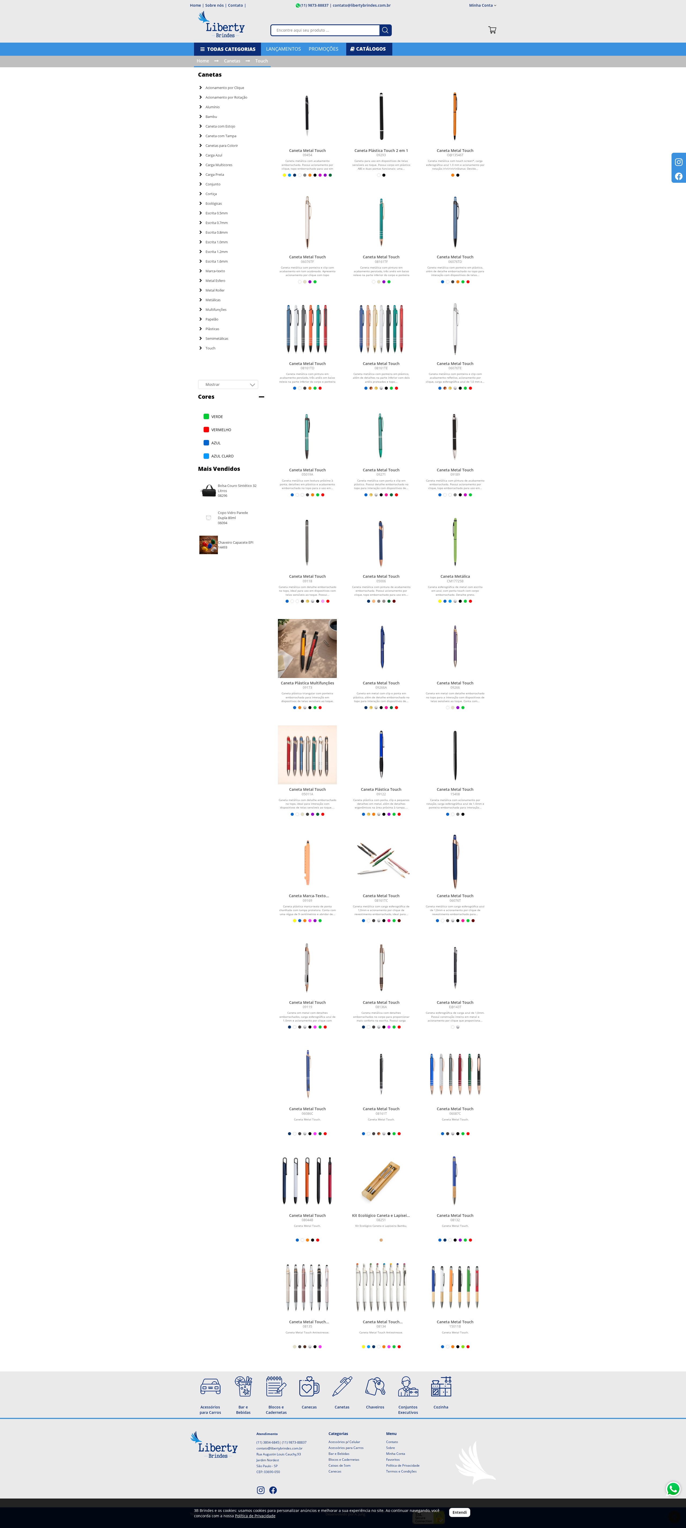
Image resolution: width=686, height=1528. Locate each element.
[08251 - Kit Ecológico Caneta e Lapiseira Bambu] (381, 1180)
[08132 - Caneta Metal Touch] (455, 1180)
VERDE (217, 416)
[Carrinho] (492, 30)
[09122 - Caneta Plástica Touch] (381, 754)
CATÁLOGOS (370, 49)
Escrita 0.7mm (217, 222)
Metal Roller (215, 290)
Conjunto (213, 184)
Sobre (390, 1447)
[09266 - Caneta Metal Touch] (455, 648)
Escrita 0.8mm (217, 232)
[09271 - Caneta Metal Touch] (381, 435)
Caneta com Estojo (220, 126)
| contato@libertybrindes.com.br (360, 5)
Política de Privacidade (403, 1465)
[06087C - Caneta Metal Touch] (455, 1074)
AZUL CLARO (222, 456)
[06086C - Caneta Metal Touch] (307, 1074)
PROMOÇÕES (323, 49)
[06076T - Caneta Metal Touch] (455, 861)
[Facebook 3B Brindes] (273, 1490)
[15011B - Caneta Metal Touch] (455, 1287)
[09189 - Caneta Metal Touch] (455, 435)
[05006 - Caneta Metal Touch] (381, 542)
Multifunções (216, 309)
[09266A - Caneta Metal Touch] (381, 648)
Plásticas (212, 328)
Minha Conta (395, 1453)
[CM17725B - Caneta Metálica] (455, 542)
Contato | (237, 5)
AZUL (216, 442)
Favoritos (393, 1459)
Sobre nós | (216, 5)
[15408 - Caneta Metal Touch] (455, 754)
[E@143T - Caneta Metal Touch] (455, 967)
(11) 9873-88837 (314, 5)
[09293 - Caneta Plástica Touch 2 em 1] (381, 116)
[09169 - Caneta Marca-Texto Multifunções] (307, 861)
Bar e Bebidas (339, 1453)
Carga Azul (214, 155)
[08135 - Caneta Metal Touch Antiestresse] (307, 1287)
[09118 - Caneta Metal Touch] (307, 542)
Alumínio (213, 107)
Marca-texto (215, 271)
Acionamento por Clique (225, 87)
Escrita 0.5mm (217, 213)
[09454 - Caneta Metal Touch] (307, 116)
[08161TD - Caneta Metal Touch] (307, 329)
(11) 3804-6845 (267, 1442)
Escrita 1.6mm (217, 261)
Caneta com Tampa (221, 135)
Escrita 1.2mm (217, 251)
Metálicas (213, 299)
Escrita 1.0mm (217, 242)
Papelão (212, 319)
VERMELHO (221, 429)
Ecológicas (214, 203)
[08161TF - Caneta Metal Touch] (381, 222)
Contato (392, 1442)
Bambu (211, 116)
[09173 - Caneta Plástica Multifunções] (307, 648)
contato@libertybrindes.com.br (279, 1448)
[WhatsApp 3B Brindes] (673, 1489)
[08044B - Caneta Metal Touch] (307, 1180)
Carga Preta (215, 174)
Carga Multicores (219, 164)
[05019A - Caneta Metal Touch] (307, 435)
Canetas (232, 61)
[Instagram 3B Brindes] (260, 1490)
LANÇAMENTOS (283, 49)
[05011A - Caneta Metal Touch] (307, 754)
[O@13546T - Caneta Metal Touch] (455, 116)
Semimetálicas (217, 338)
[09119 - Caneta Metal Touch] (307, 967)
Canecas (335, 1471)
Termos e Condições (401, 1471)
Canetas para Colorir (222, 145)
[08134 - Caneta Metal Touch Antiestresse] (381, 1287)
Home (203, 61)
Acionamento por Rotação (226, 97)
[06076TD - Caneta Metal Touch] (455, 222)
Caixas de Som (340, 1465)
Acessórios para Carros (346, 1447)
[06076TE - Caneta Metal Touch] (455, 329)
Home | (197, 5)
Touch (261, 61)
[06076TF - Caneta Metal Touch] (307, 222)
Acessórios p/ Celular (344, 1442)
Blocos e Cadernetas (344, 1459)
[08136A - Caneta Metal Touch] (381, 967)
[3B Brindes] (221, 26)
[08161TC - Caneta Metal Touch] (381, 861)
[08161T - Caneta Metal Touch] (381, 1074)
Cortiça (211, 193)
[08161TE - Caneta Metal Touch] (381, 329)
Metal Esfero (215, 280)
